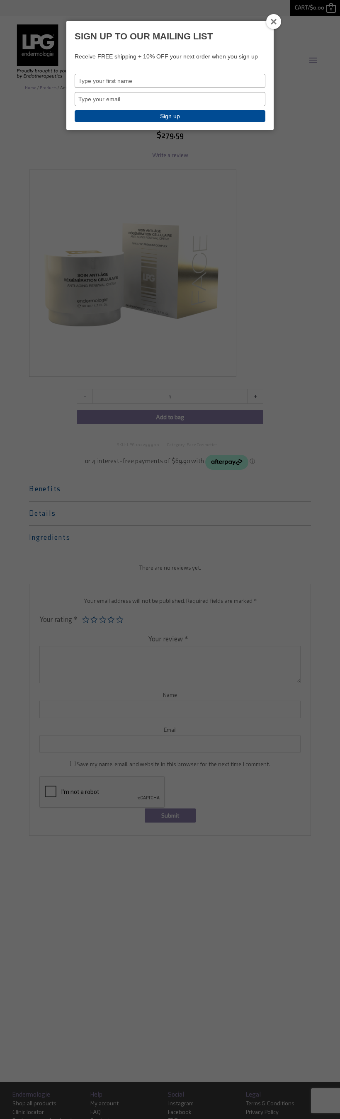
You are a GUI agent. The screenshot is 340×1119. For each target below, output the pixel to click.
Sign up (170, 116)
